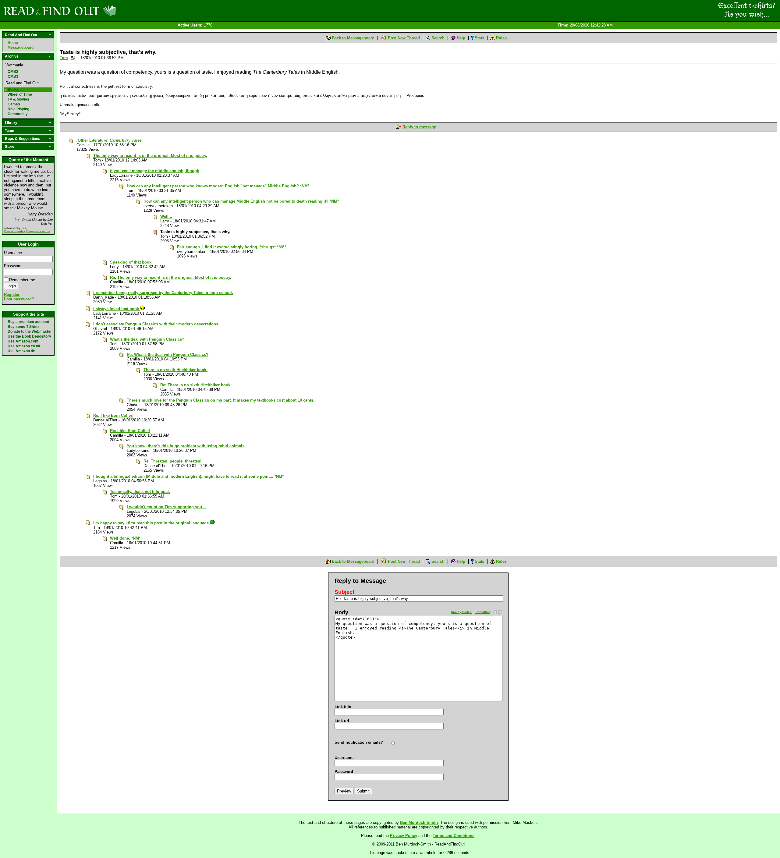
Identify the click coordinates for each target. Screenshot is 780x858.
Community (18, 114)
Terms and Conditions (453, 835)
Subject (344, 592)
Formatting (483, 612)
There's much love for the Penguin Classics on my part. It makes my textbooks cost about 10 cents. (220, 400)
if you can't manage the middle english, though (154, 170)
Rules (501, 38)
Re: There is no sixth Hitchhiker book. (196, 385)
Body (341, 612)
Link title (343, 706)
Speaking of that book (130, 262)
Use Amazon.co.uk (24, 346)
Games (14, 104)
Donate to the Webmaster (30, 331)
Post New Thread (404, 38)
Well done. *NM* (125, 538)
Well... (166, 216)
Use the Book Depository (29, 336)
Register (12, 294)
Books (13, 89)
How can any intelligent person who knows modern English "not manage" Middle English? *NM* (218, 186)
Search (438, 38)
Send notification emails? (359, 742)
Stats (479, 38)
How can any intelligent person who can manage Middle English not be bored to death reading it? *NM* (241, 201)
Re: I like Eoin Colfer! (113, 415)
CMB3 (13, 76)
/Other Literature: (109, 140)
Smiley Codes (461, 612)
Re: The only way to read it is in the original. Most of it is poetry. (170, 277)
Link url (342, 720)
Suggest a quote (38, 231)
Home (13, 43)
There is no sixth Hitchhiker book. (175, 369)
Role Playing (18, 109)
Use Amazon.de (21, 351)
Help (461, 38)
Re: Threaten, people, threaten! (172, 461)
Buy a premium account (28, 322)
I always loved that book (116, 309)
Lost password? (19, 299)
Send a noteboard (73, 57)
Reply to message (419, 127)
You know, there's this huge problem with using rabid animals (185, 446)
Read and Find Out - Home (91, 10)
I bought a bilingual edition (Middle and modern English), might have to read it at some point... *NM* (188, 476)
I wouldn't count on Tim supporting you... (166, 507)
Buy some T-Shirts (24, 326)
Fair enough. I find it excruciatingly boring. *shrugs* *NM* (231, 247)
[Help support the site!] (746, 10)
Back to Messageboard (353, 38)
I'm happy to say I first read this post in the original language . (154, 523)
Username (13, 252)
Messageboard (21, 47)
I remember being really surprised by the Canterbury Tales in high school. (163, 292)
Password (12, 266)
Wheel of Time (20, 94)
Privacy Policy (403, 835)
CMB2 (13, 71)
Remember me (22, 280)
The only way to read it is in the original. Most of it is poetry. (150, 155)
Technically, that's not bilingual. (140, 491)
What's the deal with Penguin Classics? (147, 339)
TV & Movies (18, 99)
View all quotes (14, 231)
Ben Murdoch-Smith (419, 822)
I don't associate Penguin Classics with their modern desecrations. (156, 324)
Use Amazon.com (23, 341)
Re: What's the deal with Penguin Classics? (167, 354)
